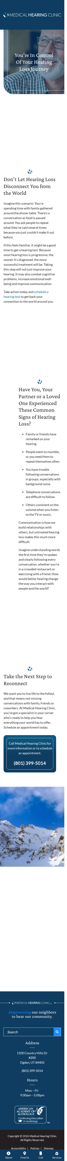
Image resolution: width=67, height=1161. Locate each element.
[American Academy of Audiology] (32, 1115)
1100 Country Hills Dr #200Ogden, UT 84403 (32, 1057)
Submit (32, 991)
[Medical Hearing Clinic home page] (32, 14)
